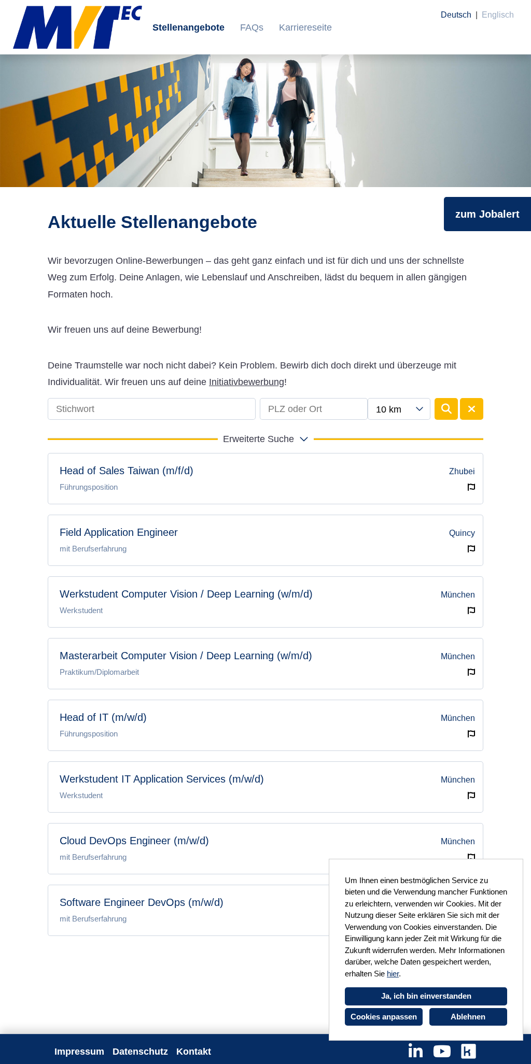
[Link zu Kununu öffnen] (468, 1051)
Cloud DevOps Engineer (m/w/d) (134, 840)
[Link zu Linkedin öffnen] (415, 1051)
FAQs (251, 27)
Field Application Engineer (119, 532)
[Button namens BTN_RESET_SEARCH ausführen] (471, 409)
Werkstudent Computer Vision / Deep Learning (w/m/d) (186, 594)
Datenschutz (140, 1051)
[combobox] (399, 409)
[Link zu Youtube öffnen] (442, 1051)
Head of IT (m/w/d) (103, 717)
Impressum (79, 1051)
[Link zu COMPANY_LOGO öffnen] (77, 27)
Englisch (498, 14)
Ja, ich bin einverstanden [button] (426, 995)
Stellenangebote (188, 27)
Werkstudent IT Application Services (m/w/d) (162, 779)
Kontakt (193, 1051)
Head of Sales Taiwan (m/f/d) (126, 470)
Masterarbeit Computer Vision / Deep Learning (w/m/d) (186, 655)
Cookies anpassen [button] (384, 1016)
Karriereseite (305, 27)
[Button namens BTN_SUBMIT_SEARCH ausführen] (446, 409)
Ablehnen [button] (468, 1016)
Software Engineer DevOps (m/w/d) (141, 902)
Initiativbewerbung (246, 382)
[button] (265, 439)
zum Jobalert (487, 214)
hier (393, 973)
